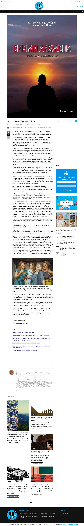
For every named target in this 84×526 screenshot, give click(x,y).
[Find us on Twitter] (80, 6)
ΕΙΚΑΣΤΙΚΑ (29, 515)
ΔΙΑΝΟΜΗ (80, 11)
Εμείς (2, 1)
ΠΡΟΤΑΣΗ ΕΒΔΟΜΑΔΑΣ (48, 515)
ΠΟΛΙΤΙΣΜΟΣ (52, 513)
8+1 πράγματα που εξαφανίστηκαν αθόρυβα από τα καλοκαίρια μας (64, 230)
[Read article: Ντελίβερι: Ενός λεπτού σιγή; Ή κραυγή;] (18, 474)
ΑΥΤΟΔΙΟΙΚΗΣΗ (29, 516)
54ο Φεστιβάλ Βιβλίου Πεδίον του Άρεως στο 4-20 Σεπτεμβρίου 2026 (67, 253)
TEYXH (74, 11)
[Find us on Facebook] (61, 513)
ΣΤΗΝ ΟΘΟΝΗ (22, 515)
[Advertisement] (29, 363)
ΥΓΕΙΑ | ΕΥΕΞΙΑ (37, 516)
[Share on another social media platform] (8, 137)
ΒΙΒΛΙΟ (46, 513)
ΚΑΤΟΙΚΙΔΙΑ (51, 516)
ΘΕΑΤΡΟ (34, 515)
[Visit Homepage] (39, 6)
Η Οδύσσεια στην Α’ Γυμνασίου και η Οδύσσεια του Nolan (40, 452)
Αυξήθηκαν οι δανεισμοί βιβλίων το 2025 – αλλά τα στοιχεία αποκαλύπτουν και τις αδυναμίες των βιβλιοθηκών (68, 248)
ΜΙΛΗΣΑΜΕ (27, 11)
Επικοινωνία (9, 1)
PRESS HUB (13, 11)
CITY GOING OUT (51, 11)
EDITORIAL (26, 513)
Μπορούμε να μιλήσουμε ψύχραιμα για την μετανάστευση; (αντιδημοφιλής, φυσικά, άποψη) (41, 419)
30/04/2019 (26, 127)
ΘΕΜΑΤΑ (7, 11)
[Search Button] (82, 1)
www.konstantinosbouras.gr (20, 323)
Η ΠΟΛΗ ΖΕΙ (22, 517)
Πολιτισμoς (20, 11)
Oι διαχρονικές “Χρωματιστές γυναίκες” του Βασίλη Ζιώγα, (26, 343)
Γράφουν (5, 1)
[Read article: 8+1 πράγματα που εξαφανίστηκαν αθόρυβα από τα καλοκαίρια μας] (66, 219)
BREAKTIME (22, 516)
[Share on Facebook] (8, 132)
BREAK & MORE (35, 11)
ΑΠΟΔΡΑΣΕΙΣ (68, 11)
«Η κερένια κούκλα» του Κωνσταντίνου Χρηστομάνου (25, 350)
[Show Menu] (1, 6)
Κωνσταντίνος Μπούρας (17, 127)
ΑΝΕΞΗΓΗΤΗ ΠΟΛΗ (34, 513)
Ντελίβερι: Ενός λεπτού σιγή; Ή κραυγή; (17, 484)
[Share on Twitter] (8, 135)
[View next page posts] (31, 502)
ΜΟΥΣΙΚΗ (40, 515)
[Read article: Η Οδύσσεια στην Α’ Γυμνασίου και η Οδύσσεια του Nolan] (42, 442)
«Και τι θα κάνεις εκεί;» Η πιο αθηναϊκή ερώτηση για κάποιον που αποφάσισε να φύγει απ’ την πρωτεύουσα (17, 434)
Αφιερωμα (43, 11)
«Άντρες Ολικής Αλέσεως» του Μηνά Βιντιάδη (23, 332)
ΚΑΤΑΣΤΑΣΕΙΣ (45, 516)
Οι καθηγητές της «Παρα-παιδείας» (39, 484)
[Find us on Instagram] (77, 6)
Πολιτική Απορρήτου (63, 524)
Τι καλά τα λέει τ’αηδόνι (17, 286)
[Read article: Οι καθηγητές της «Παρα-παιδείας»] (42, 474)
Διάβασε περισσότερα (13, 445)
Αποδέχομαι (74, 524)
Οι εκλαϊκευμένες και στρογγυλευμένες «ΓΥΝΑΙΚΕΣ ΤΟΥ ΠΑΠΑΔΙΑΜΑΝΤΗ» (30, 335)
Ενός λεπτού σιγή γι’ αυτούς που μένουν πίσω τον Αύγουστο (67, 243)
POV (2, 11)
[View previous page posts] (29, 502)
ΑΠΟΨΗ (37, 127)
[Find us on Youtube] (82, 6)
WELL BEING (60, 11)
